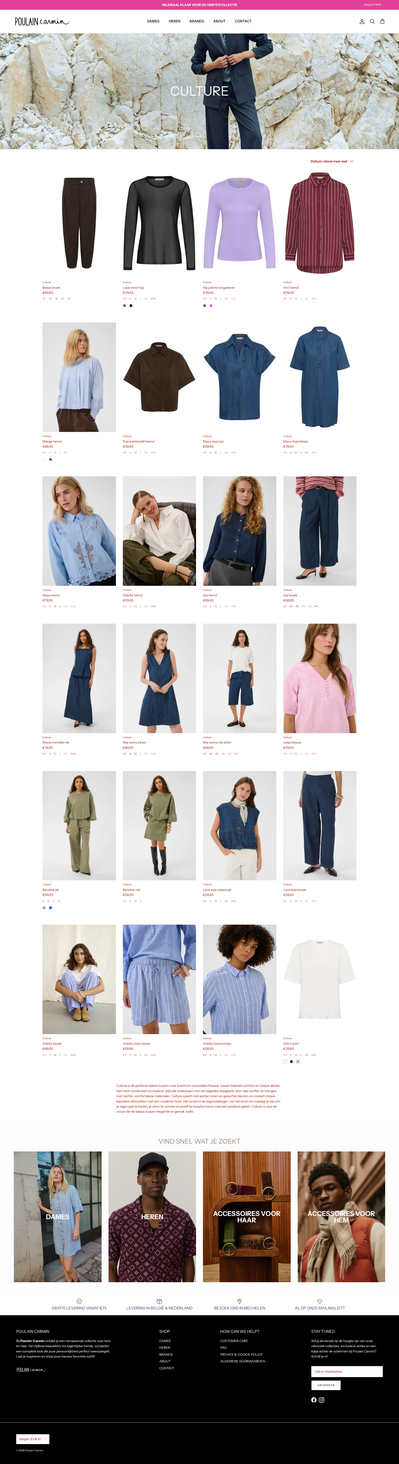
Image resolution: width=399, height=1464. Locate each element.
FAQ (223, 1348)
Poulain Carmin (34, 1450)
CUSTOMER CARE (234, 1341)
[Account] (361, 21)
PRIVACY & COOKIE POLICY (241, 1354)
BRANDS (197, 21)
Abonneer (326, 1385)
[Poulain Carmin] (42, 21)
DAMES (153, 21)
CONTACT (243, 21)
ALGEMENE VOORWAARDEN (242, 1361)
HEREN (174, 21)
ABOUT (219, 21)
